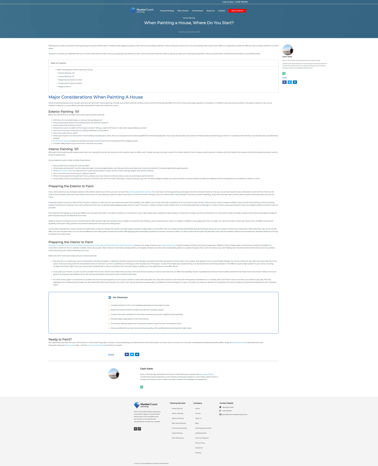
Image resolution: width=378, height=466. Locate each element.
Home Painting (189, 18)
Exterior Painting (178, 418)
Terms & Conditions (202, 438)
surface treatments (168, 245)
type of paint (63, 171)
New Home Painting (179, 423)
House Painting (177, 408)
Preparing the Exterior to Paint (70, 80)
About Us (198, 418)
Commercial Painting (179, 428)
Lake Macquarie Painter (203, 428)
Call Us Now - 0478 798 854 (235, 2)
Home (197, 408)
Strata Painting (177, 433)
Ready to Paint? (64, 87)
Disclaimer (199, 448)
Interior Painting (177, 413)
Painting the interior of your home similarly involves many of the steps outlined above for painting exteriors (91, 245)
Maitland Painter (201, 433)
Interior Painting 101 (66, 76)
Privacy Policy (200, 443)
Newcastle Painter (206, 374)
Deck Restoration (178, 438)
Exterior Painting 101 (66, 73)
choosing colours (62, 141)
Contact (198, 413)
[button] (127, 354)
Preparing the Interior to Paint (70, 83)
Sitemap (198, 453)
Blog (197, 423)
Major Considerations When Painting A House (75, 70)
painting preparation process (139, 192)
